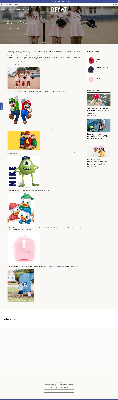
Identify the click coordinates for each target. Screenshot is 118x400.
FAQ (2, 4)
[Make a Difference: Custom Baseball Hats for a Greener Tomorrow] (98, 100)
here (34, 64)
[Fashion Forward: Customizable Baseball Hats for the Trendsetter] (98, 125)
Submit (72, 391)
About (16, 4)
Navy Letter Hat (76, 152)
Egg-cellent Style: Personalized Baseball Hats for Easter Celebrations (97, 162)
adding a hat (57, 266)
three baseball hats (32, 190)
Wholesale (8, 4)
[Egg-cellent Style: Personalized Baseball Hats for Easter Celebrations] (98, 151)
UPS (25, 266)
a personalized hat (62, 91)
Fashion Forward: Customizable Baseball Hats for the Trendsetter (98, 136)
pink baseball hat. (27, 229)
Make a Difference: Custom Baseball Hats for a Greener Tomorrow (98, 111)
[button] (4, 9)
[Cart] (116, 9)
